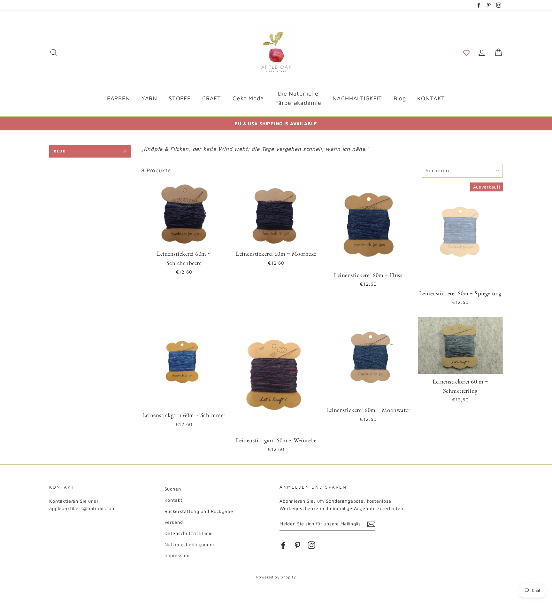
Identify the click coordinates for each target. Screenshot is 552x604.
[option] (276, 123)
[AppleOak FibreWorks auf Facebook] (283, 545)
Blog (400, 98)
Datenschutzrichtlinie (189, 533)
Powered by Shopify (275, 577)
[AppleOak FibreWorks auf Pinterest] (297, 545)
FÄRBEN (118, 98)
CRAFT (211, 98)
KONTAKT (431, 98)
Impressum (177, 555)
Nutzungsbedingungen (190, 544)
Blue (60, 151)
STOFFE (180, 98)
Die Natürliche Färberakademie (298, 98)
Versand (174, 522)
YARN (149, 98)
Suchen (173, 489)
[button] (466, 52)
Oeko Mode (248, 98)
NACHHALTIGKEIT (357, 98)
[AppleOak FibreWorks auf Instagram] (311, 545)
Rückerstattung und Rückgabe (199, 511)
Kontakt (173, 500)
